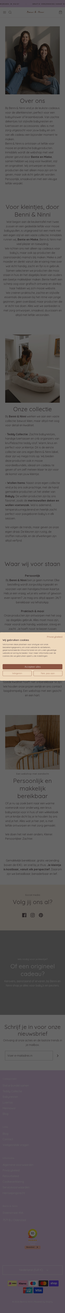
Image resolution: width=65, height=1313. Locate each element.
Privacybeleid (54, 636)
